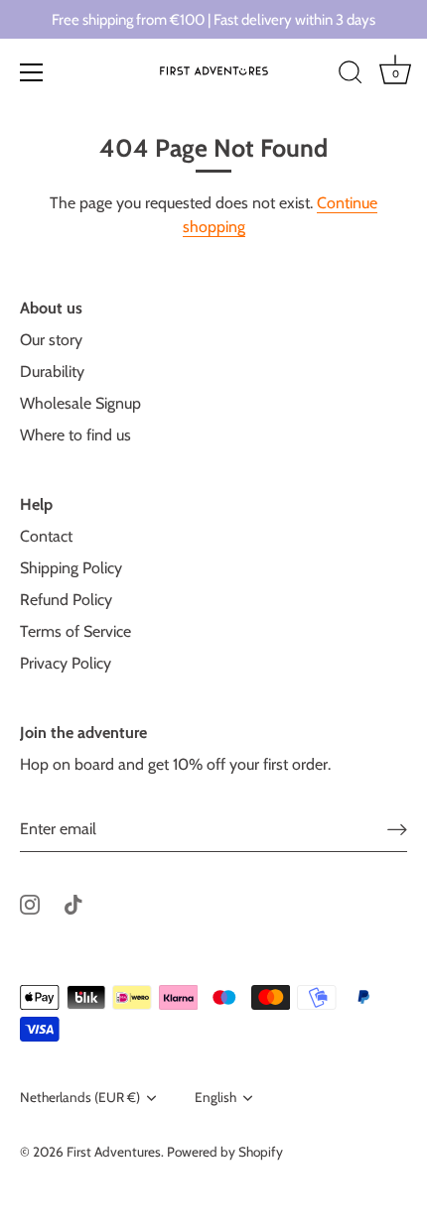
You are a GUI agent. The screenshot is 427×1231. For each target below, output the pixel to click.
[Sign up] (397, 828)
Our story (51, 339)
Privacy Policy (65, 663)
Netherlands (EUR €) (80, 1097)
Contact (46, 536)
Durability (52, 371)
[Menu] (32, 72)
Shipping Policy (71, 567)
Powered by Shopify (225, 1152)
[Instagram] (30, 903)
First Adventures (114, 1152)
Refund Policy (66, 599)
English (215, 1097)
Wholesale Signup (80, 403)
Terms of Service (75, 631)
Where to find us (75, 435)
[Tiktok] (73, 903)
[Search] (350, 75)
